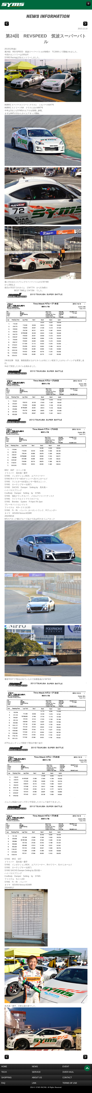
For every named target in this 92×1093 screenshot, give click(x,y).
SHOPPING (6, 1078)
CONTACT (67, 1078)
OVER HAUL (68, 1072)
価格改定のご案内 (7, 24)
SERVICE (36, 1072)
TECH (4, 1072)
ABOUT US (37, 1078)
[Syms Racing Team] (17, 4)
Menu (88, 3)
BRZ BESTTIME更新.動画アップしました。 (85, 24)
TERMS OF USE (70, 1083)
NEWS (35, 1067)
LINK (34, 1083)
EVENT (66, 1067)
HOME (4, 1067)
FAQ (3, 1083)
